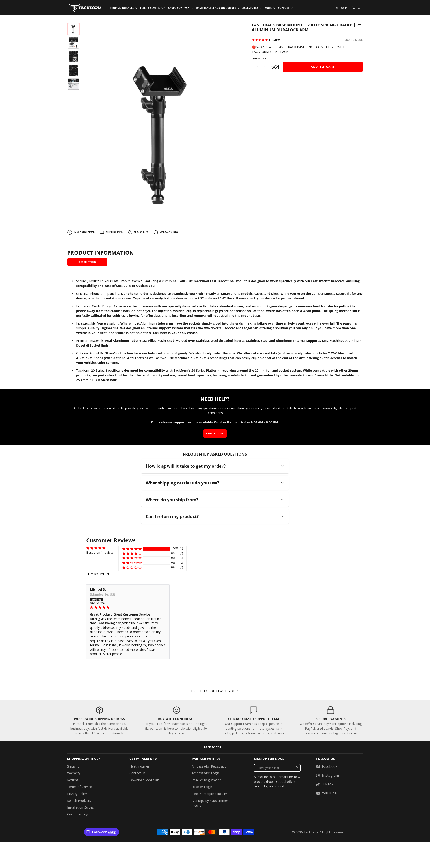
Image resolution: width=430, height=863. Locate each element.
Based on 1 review (99, 552)
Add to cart (323, 67)
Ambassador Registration (210, 766)
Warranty (73, 773)
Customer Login (78, 814)
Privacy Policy (77, 793)
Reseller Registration (206, 780)
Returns (72, 780)
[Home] (85, 7)
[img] (128, 607)
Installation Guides (80, 807)
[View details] (99, 720)
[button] (132, 549)
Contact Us (137, 773)
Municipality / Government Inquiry (211, 802)
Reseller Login (202, 787)
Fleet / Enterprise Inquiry (209, 793)
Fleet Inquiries (139, 766)
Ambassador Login (205, 773)
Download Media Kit (144, 780)
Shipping (73, 766)
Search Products (79, 800)
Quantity (259, 58)
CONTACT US (215, 433)
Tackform (311, 832)
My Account (341, 7)
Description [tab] (87, 262)
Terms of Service (79, 787)
